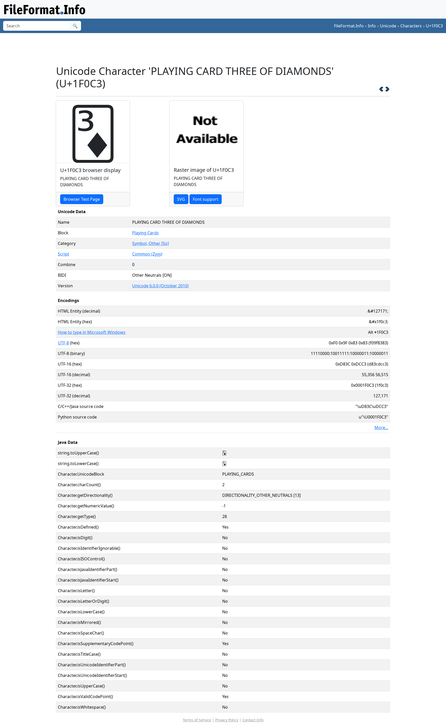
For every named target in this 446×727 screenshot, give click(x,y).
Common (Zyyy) (147, 254)
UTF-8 (63, 343)
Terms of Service (197, 719)
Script (63, 254)
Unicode (388, 26)
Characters (411, 26)
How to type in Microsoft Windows (91, 332)
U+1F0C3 (434, 26)
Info (372, 26)
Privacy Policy (226, 719)
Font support (205, 199)
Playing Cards (145, 233)
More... (381, 427)
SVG (181, 199)
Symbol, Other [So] (150, 243)
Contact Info (253, 719)
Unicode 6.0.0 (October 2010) (160, 286)
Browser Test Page (81, 199)
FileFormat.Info (349, 26)
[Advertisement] (226, 48)
